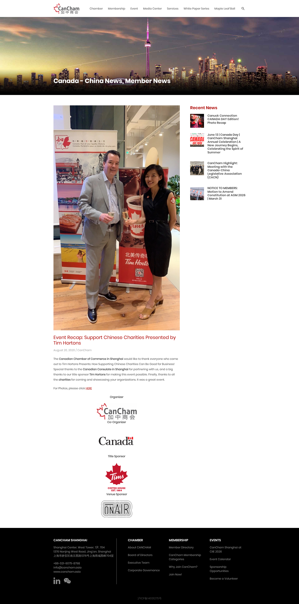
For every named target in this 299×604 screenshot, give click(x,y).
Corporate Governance (144, 570)
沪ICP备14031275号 (150, 598)
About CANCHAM (139, 547)
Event (134, 9)
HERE (89, 388)
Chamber (96, 9)
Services (172, 9)
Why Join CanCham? (183, 567)
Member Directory (181, 547)
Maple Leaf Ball (224, 9)
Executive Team (138, 563)
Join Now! (175, 574)
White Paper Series (196, 9)
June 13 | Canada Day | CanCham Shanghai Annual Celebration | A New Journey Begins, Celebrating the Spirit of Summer (225, 143)
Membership (116, 9)
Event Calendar (220, 559)
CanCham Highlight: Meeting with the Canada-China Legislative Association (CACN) (224, 170)
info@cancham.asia (67, 568)
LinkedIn (56, 580)
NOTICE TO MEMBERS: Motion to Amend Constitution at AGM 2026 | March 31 (226, 193)
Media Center (152, 9)
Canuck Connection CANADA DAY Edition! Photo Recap (223, 119)
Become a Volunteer (224, 579)
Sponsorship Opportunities (219, 569)
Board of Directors (140, 555)
